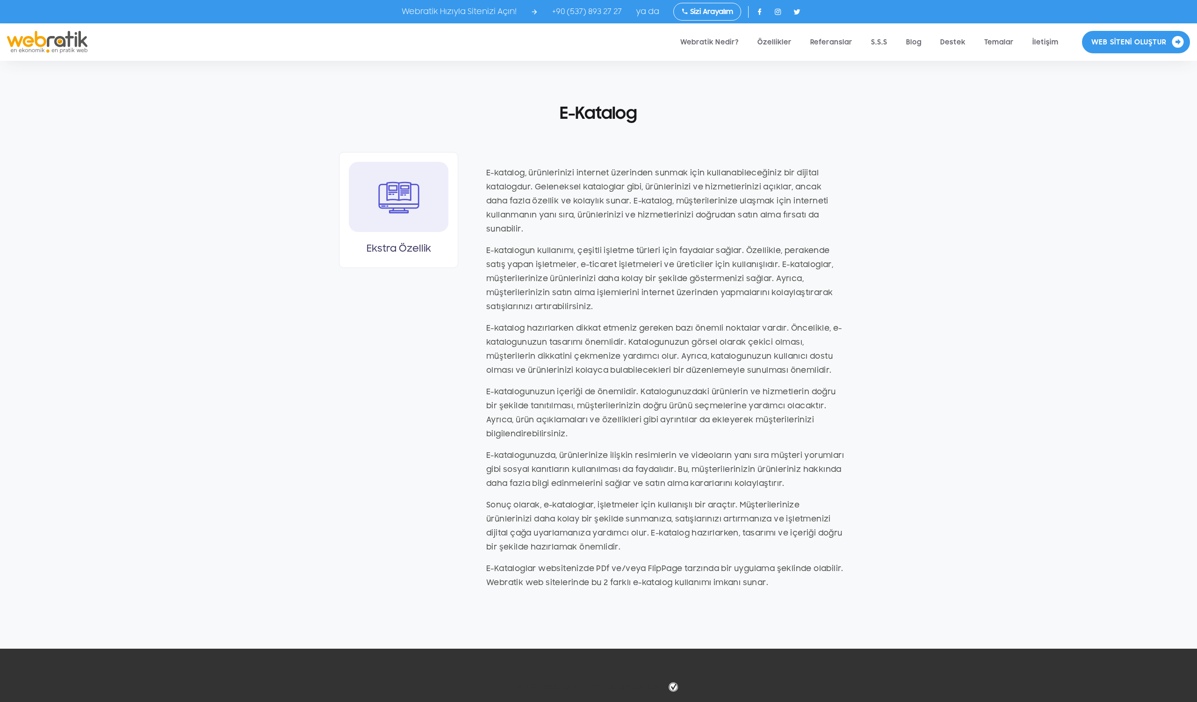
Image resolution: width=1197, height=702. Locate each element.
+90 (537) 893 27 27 (587, 11)
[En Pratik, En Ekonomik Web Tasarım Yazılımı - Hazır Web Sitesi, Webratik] (47, 42)
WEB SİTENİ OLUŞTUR (1129, 42)
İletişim (1045, 42)
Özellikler (774, 42)
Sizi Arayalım (710, 11)
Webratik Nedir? (709, 42)
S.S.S (879, 42)
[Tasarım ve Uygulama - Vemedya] (674, 687)
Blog (914, 42)
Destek (953, 42)
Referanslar (831, 42)
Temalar (999, 42)
